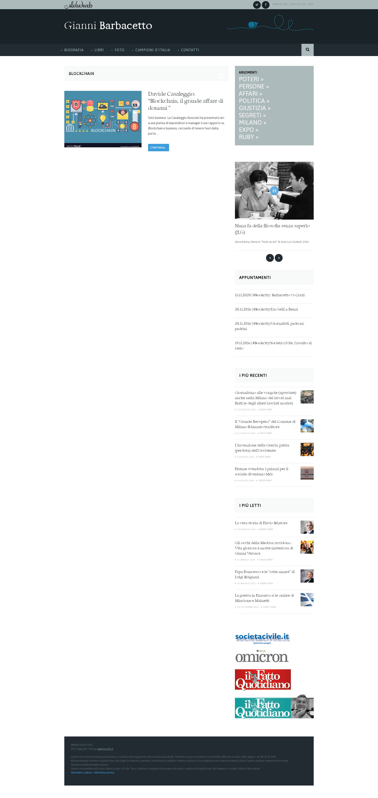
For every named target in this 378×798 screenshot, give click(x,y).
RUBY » (249, 136)
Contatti (190, 50)
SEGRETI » (252, 115)
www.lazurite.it (105, 747)
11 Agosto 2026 (246, 432)
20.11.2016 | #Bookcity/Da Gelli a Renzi (266, 308)
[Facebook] (266, 5)
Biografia (74, 50)
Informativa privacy (104, 771)
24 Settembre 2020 (248, 605)
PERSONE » (254, 86)
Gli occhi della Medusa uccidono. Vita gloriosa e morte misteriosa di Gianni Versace (264, 547)
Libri (99, 50)
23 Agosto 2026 (246, 408)
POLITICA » (254, 100)
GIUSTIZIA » (255, 107)
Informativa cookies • (82, 771)
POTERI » (251, 79)
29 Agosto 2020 (246, 528)
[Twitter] (257, 5)
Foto (119, 50)
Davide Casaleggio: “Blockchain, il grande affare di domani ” (185, 101)
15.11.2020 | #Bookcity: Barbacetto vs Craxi (270, 294)
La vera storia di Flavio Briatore (261, 522)
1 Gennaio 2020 (246, 558)
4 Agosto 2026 (245, 479)
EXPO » (249, 129)
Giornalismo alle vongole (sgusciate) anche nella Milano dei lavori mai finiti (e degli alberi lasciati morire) (265, 397)
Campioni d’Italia (152, 50)
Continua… (158, 147)
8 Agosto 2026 (245, 455)
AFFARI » (250, 93)
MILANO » (252, 122)
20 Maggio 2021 (246, 582)
